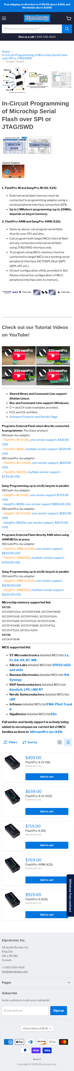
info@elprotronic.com (15, 971)
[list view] (68, 742)
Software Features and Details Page (33, 417)
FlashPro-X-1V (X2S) (38, 796)
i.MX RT (37, 689)
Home (6, 51)
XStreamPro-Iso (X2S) (46, 732)
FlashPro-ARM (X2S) (39, 864)
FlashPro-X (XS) (35, 830)
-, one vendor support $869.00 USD (36, 504)
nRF (12, 699)
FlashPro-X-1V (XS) (37, 762)
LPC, (27, 689)
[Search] (67, 29)
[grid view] (59, 742)
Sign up (58, 1010)
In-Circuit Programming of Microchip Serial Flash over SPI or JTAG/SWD (34, 57)
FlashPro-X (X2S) (36, 899)
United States (35, 1028)
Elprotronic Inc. (33, 766)
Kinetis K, (16, 689)
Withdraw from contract (70, 895)
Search (37, 1059)
